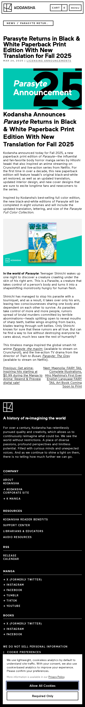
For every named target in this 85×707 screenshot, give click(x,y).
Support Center (16, 525)
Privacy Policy (56, 676)
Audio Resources (17, 537)
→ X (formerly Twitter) (22, 579)
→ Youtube (11, 605)
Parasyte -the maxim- (28, 348)
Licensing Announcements (49, 60)
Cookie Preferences (24, 652)
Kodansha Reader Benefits (25, 519)
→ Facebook (12, 590)
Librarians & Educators (23, 531)
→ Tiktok (10, 600)
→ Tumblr (11, 595)
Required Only (42, 696)
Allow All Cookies (42, 685)
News (11, 23)
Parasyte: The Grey (56, 356)
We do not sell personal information (35, 646)
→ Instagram (13, 584)
